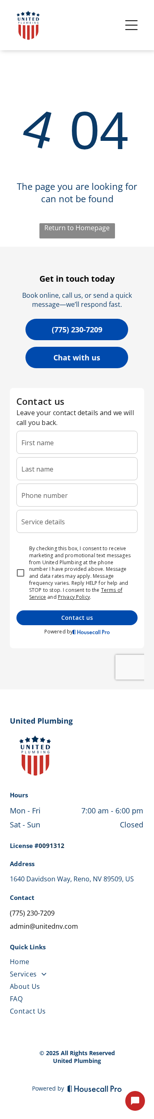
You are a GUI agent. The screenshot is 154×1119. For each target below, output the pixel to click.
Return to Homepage (77, 227)
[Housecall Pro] (94, 1088)
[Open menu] (131, 25)
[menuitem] (76, 963)
